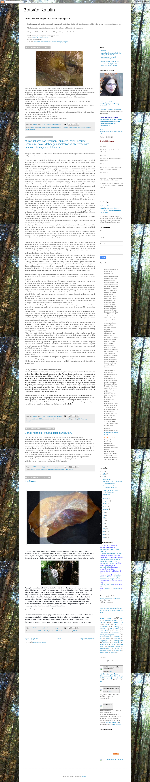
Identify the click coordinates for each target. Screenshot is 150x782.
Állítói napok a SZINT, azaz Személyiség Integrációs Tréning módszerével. (109, 104)
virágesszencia (104, 652)
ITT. (101, 682)
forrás (59, 631)
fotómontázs (73, 127)
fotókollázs (66, 127)
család (48, 127)
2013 (103, 518)
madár (108, 639)
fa (58, 127)
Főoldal (59, 639)
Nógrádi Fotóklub (108, 563)
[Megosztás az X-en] (73, 124)
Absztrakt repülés (114, 646)
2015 (103, 512)
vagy (101, 129)
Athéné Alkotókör (105, 567)
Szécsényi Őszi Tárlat (106, 585)
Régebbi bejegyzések (87, 639)
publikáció (113, 652)
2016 (103, 477)
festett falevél (53, 631)
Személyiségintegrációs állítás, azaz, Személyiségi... (111, 54)
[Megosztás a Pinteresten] (77, 124)
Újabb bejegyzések (31, 639)
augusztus (106, 501)
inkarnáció (46, 419)
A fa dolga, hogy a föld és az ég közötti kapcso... (113, 482)
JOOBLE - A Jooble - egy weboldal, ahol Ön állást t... (109, 64)
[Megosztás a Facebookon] (75, 124)
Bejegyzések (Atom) (39, 642)
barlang (38, 469)
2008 (103, 531)
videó (109, 650)
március (106, 509)
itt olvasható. (117, 724)
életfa (45, 631)
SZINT (27, 129)
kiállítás (102, 629)
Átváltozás (31, 481)
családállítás (54, 127)
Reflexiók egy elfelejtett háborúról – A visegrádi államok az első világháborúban (111, 577)
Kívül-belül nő (107, 704)
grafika (102, 622)
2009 (103, 529)
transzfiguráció (118, 641)
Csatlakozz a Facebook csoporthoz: (110, 109)
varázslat (32, 129)
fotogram (117, 643)
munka (117, 648)
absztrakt (33, 127)
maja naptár (106, 618)
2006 (103, 537)
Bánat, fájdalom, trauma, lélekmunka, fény (48, 432)
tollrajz (107, 624)
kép (116, 624)
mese (70, 631)
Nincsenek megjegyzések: (54, 124)
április (105, 506)
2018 (103, 471)
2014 (103, 515)
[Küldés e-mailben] (69, 124)
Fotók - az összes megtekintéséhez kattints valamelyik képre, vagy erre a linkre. (111, 610)
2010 (103, 526)
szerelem (74, 419)
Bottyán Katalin (39, 9)
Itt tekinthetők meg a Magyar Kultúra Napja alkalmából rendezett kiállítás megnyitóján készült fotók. (111, 676)
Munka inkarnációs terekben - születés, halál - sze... (112, 486)
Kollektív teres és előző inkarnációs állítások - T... (109, 58)
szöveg (84, 419)
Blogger (83, 776)
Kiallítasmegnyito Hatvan (111, 688)
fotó (121, 618)
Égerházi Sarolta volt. (112, 722)
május (105, 504)
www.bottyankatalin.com (40, 38)
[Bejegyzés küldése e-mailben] (64, 124)
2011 (103, 523)
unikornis (117, 639)
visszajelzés (29, 421)
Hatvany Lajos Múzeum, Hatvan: (110, 599)
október (106, 498)
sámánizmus (104, 644)
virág (113, 644)
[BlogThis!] (71, 124)
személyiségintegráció (84, 127)
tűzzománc (104, 633)
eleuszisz (106, 643)
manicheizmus (104, 637)
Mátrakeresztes (104, 648)
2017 (103, 474)
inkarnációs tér (54, 419)
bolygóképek (104, 641)
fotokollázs (103, 650)
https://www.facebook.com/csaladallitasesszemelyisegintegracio (51, 42)
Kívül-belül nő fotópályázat (112, 589)
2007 (103, 534)
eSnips (110, 671)
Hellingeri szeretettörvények (110, 61)
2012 (103, 521)
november (106, 479)
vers (116, 631)
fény (61, 127)
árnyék (33, 469)
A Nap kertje (114, 629)
